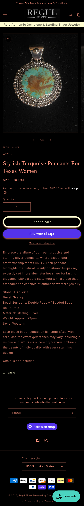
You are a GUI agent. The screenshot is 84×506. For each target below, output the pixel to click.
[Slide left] (33, 140)
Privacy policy (32, 501)
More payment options (42, 243)
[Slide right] (50, 140)
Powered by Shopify (44, 495)
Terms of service (54, 501)
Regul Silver (25, 495)
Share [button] (11, 372)
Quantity (8, 199)
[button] (5, 14)
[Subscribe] (71, 412)
